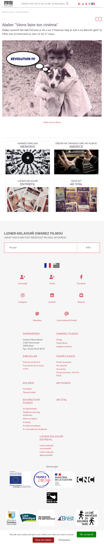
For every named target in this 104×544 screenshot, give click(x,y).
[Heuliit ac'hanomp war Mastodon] (37, 314)
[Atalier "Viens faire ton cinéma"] (52, 78)
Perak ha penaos (63, 362)
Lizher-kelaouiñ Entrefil (67, 320)
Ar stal (61, 399)
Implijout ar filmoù (64, 346)
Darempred (31, 333)
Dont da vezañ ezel (31, 362)
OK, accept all (86, 534)
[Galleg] (93, 4)
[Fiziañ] (83, 3)
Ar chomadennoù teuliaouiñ (35, 429)
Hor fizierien (61, 365)
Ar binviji (26, 422)
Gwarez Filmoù (67, 333)
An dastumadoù (30, 408)
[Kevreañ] (86, 3)
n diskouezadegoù (32, 426)
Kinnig (59, 339)
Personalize (64, 540)
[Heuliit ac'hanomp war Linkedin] (52, 296)
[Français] (47, 265)
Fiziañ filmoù (61, 343)
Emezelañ (22, 283)
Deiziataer (27, 389)
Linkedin (52, 302)
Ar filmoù (63, 383)
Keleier (28, 383)
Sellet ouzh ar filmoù (52, 122)
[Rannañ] (89, 3)
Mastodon (37, 320)
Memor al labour (30, 418)
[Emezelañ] (79, 3)
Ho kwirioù (61, 369)
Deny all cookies (43, 540)
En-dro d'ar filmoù (31, 401)
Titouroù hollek (29, 392)
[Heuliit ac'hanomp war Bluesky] (81, 296)
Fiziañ (52, 283)
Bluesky (81, 302)
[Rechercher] (67, 4)
